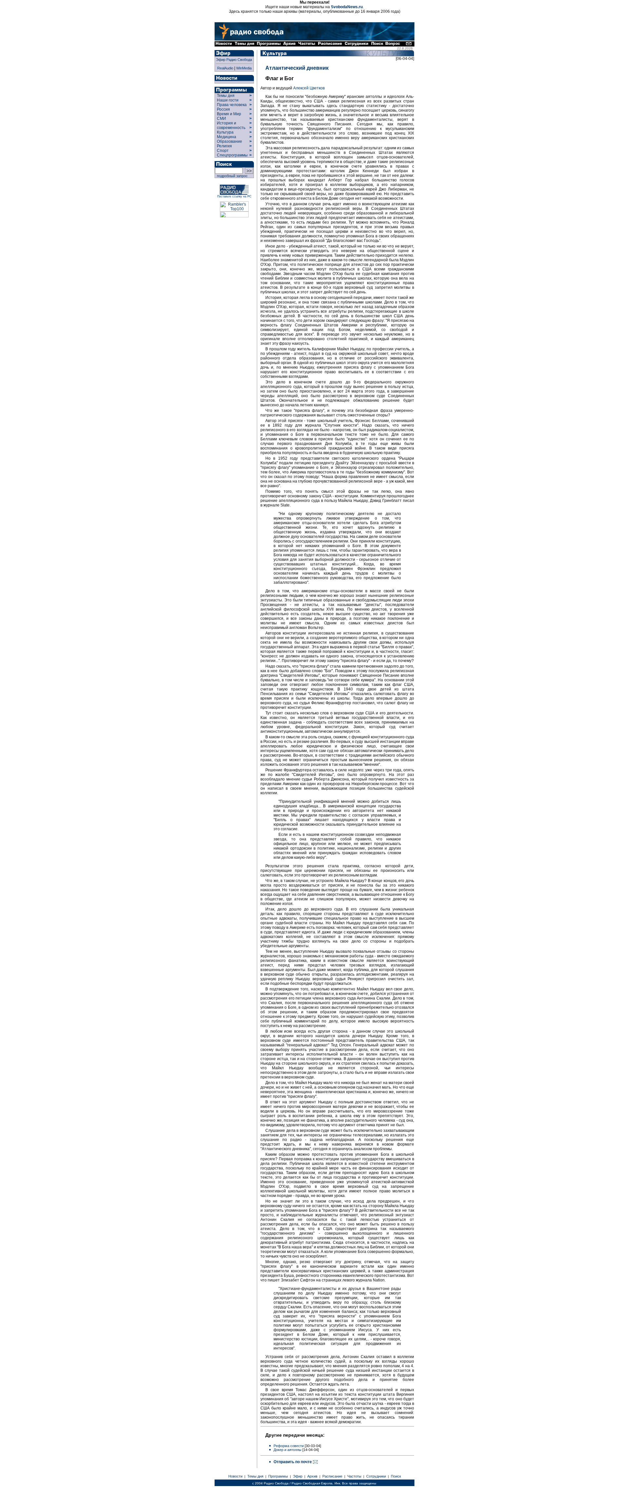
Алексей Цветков (309, 88)
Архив (312, 1476)
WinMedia (244, 68)
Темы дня (226, 95)
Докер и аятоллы (287, 1450)
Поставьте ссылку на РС (234, 196)
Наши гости (227, 100)
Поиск (396, 1476)
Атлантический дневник (297, 68)
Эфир (297, 1476)
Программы (278, 1476)
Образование (229, 141)
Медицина (226, 137)
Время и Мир (229, 114)
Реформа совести (289, 1446)
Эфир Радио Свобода (234, 60)
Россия (223, 109)
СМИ (221, 118)
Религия (224, 146)
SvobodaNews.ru (347, 7)
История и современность (231, 125)
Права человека (232, 104)
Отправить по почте (293, 1462)
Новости (235, 1476)
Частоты (354, 1476)
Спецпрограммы (232, 155)
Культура (225, 132)
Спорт (222, 150)
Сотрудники (376, 1476)
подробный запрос (231, 176)
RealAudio (225, 68)
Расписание (332, 1476)
